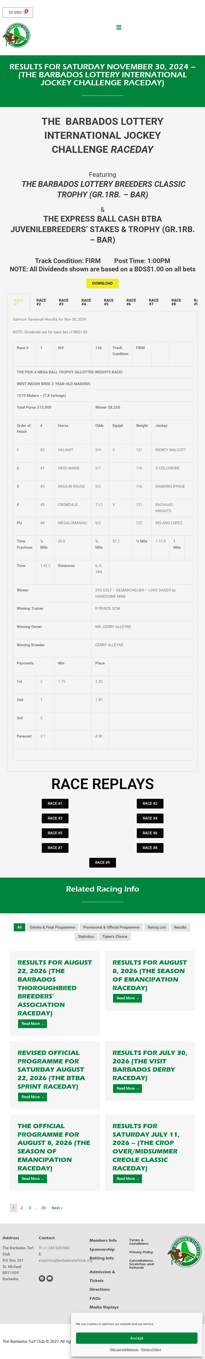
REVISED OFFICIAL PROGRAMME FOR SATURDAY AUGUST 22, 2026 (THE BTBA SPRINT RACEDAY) (51, 1069)
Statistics (86, 936)
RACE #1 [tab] (19, 302)
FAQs (95, 1298)
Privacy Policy (151, 1349)
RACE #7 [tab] (153, 302)
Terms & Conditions (138, 1242)
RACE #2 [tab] (41, 302)
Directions (100, 1289)
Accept (137, 1338)
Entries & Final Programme (52, 927)
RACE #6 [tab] (131, 302)
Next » (57, 1208)
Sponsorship (102, 1249)
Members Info (103, 1240)
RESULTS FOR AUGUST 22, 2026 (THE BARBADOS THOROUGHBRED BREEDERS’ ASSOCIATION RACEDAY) (55, 988)
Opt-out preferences (124, 1349)
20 (43, 1208)
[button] (118, 28)
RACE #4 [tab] (86, 302)
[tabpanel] (103, 541)
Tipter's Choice (114, 936)
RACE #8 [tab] (176, 302)
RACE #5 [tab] (109, 302)
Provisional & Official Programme (111, 927)
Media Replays (104, 1307)
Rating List (157, 927)
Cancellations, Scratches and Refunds (141, 1264)
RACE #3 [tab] (63, 302)
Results (180, 927)
